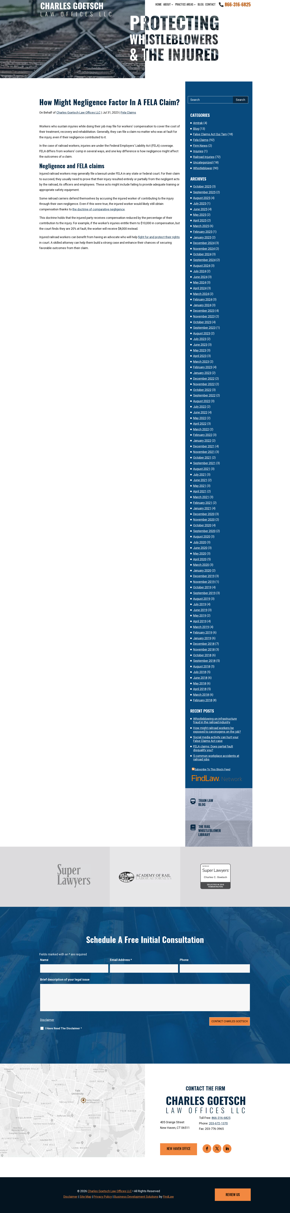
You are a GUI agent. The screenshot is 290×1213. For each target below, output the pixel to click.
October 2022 (202, 390)
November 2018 (204, 649)
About (167, 4)
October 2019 (202, 587)
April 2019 (199, 621)
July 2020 (199, 542)
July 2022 (199, 406)
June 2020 (200, 548)
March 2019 (201, 627)
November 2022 (204, 384)
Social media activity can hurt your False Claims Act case (215, 739)
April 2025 (199, 220)
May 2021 (199, 486)
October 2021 (202, 457)
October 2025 (202, 186)
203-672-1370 (218, 1123)
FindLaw (168, 1196)
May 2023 (199, 350)
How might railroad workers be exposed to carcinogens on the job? (217, 729)
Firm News (200, 145)
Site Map (85, 1196)
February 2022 (202, 435)
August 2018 (201, 666)
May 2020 (199, 553)
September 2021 (204, 463)
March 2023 (201, 361)
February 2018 (202, 700)
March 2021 (201, 497)
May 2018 (199, 683)
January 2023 (202, 373)
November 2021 (204, 452)
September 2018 (204, 660)
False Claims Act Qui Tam (210, 134)
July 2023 (199, 339)
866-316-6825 (238, 4)
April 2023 (199, 356)
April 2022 (199, 423)
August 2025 (201, 198)
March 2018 (201, 694)
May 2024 (199, 282)
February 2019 (202, 632)
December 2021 (203, 446)
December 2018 (203, 643)
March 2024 (201, 294)
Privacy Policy (102, 1196)
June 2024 (200, 277)
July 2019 (199, 604)
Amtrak (198, 123)
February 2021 (202, 502)
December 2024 (203, 243)
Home (158, 4)
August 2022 (201, 401)
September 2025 (204, 192)
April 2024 (199, 288)
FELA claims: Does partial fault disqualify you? (213, 748)
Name (44, 960)
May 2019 (199, 615)
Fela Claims (128, 112)
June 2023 (200, 344)
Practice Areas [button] (184, 4)
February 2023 (202, 367)
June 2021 (200, 480)
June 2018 (200, 677)
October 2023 (202, 322)
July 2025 (199, 203)
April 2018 (199, 689)
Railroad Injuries (203, 157)
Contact (210, 4)
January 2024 (202, 305)
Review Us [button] (233, 1194)
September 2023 (204, 327)
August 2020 (201, 536)
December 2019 (203, 576)
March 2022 (201, 429)
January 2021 (202, 508)
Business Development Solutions (136, 1196)
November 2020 (204, 519)
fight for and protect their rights (159, 237)
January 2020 (202, 570)
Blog (201, 4)
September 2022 (204, 395)
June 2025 (200, 209)
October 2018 (202, 655)
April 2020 (199, 559)
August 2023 (201, 333)
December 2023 (203, 310)
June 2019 (200, 610)
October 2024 (202, 254)
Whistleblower (202, 168)
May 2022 (199, 418)
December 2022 (203, 378)
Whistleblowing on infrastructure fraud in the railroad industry (215, 720)
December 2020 (203, 514)
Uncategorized (203, 162)
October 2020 (202, 525)
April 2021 (199, 491)
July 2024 (199, 271)
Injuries (198, 151)
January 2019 (202, 638)
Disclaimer (47, 1020)
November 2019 (204, 581)
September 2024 (204, 260)
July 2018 (199, 672)
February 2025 (202, 231)
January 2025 (202, 237)
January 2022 (202, 440)
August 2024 (201, 265)
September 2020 (204, 531)
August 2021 (201, 469)
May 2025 (199, 214)
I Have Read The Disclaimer (63, 1028)
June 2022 (200, 412)
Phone (184, 960)
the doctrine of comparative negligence (98, 209)
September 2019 (204, 593)
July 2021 (199, 474)
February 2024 (202, 299)
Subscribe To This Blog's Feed (212, 769)
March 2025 (201, 226)
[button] (286, 1188)
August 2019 (201, 598)
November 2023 (204, 316)
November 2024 (204, 248)
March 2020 (201, 565)
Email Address (121, 960)
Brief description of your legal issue (64, 979)
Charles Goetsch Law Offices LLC (78, 112)
